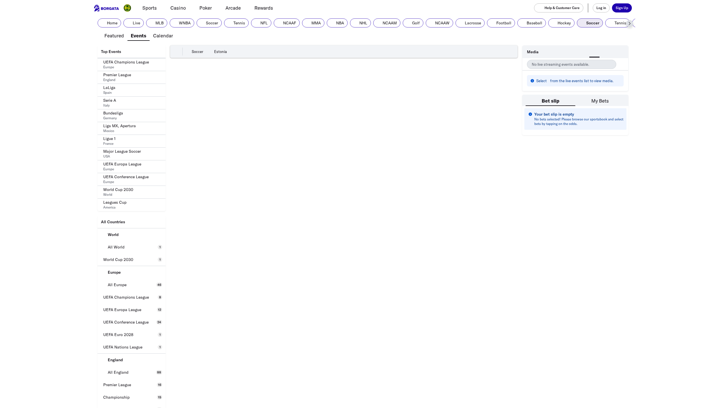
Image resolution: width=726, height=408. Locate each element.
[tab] (114, 35)
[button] (629, 23)
